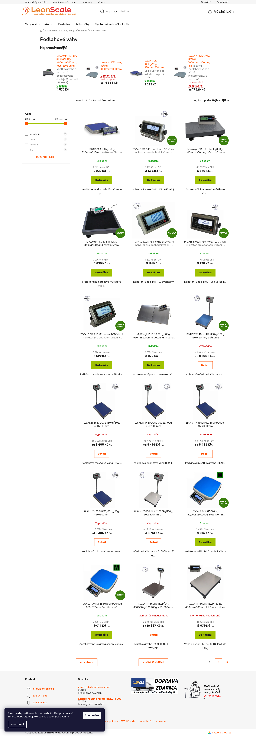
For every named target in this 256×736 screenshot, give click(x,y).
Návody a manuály (137, 721)
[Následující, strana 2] (218, 662)
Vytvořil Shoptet (221, 732)
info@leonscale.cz (43, 689)
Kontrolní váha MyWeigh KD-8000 (99, 699)
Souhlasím (92, 715)
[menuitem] (38, 24)
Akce (48, 139)
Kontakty (87, 2)
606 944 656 (40, 696)
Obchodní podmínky (36, 2)
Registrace (222, 2)
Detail (205, 365)
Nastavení (17, 724)
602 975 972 (40, 702)
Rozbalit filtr (45, 157)
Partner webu (157, 721)
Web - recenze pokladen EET (108, 721)
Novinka (48, 144)
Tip (48, 150)
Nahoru (88, 662)
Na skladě (48, 134)
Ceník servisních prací (64, 2)
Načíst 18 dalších (153, 662)
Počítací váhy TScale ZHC (94, 687)
